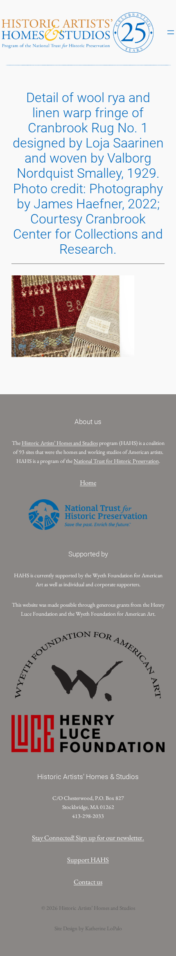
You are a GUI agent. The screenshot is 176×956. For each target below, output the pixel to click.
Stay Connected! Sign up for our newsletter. (88, 837)
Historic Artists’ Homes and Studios (60, 443)
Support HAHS (88, 859)
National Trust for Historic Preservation (116, 461)
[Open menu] (171, 32)
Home (88, 482)
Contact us (88, 881)
